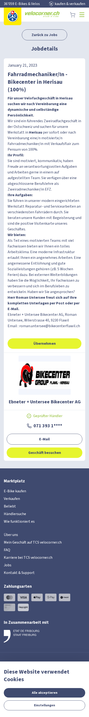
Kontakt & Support (19, 572)
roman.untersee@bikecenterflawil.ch (49, 326)
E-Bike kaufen (15, 491)
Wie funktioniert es (19, 521)
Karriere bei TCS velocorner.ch (28, 557)
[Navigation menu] (82, 14)
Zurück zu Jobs (44, 34)
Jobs (7, 565)
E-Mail (44, 439)
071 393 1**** (47, 426)
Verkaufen (12, 498)
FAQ (7, 550)
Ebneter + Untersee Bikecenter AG (45, 402)
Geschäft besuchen (44, 452)
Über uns (11, 534)
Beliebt (10, 506)
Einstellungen (44, 705)
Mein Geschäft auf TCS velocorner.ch (33, 542)
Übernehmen (44, 343)
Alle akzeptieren (44, 692)
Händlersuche (15, 514)
